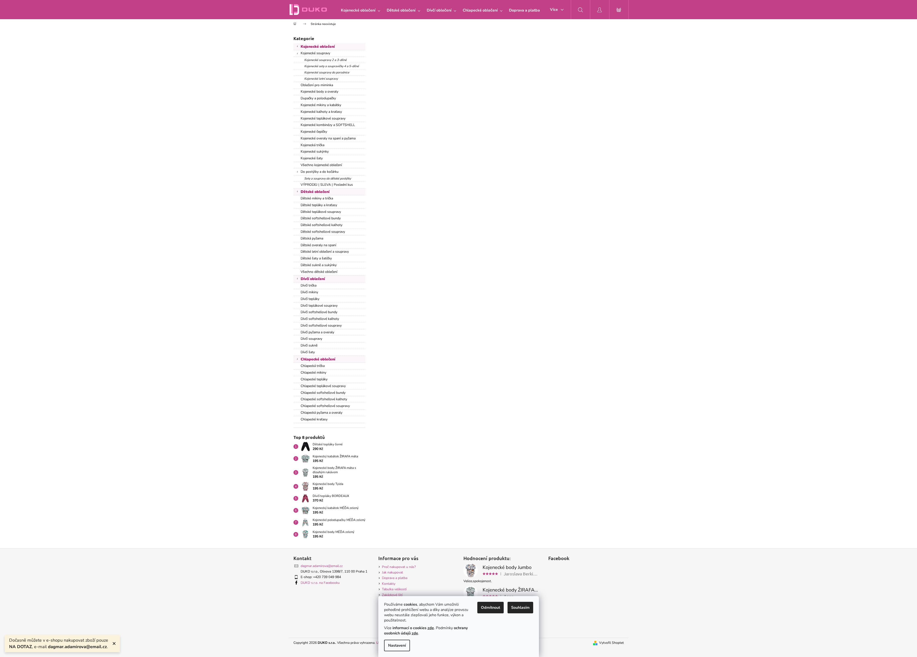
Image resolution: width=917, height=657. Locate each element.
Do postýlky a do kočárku (320, 171)
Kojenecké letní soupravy (321, 79)
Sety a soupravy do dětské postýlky (327, 178)
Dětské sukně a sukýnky (319, 265)
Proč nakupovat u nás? (399, 567)
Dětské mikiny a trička (317, 198)
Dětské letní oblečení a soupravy (325, 251)
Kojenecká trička (312, 145)
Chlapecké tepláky (314, 379)
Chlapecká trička (313, 366)
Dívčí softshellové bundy (319, 312)
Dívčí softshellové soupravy (321, 325)
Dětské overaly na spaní (318, 245)
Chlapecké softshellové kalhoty (324, 399)
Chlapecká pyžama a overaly (321, 412)
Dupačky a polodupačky (318, 98)
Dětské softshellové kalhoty (321, 225)
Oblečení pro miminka (317, 85)
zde (430, 628)
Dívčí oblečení (313, 278)
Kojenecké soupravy (315, 53)
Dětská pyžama (312, 238)
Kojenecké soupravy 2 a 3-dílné (325, 60)
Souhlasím (520, 607)
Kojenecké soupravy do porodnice (326, 72)
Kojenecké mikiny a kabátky (321, 105)
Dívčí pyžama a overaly (317, 332)
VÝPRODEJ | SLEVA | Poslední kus (327, 184)
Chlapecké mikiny (313, 372)
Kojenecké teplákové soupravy (323, 118)
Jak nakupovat (392, 572)
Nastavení (397, 645)
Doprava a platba (394, 578)
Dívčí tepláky (310, 299)
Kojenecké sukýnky (315, 151)
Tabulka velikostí (394, 589)
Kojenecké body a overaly (319, 91)
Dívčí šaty (308, 352)
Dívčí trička (308, 285)
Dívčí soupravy (311, 338)
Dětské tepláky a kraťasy (319, 205)
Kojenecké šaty (312, 158)
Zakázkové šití (392, 595)
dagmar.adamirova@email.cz (322, 566)
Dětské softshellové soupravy (323, 231)
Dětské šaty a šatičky (316, 258)
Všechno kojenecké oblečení (321, 165)
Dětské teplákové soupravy (321, 211)
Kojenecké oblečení (318, 46)
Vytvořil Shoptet (611, 642)
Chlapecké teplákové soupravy (323, 386)
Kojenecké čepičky (314, 131)
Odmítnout (490, 607)
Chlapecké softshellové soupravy (325, 406)
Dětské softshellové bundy (321, 218)
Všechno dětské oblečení (319, 271)
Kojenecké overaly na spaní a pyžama (328, 138)
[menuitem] (359, 10)
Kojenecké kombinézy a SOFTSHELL (328, 125)
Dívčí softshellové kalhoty (320, 319)
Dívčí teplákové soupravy (319, 305)
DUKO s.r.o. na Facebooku (320, 582)
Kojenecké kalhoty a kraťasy (321, 111)
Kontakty (388, 583)
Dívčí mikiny (309, 292)
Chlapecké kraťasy (314, 419)
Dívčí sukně (309, 345)
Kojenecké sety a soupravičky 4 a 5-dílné (331, 66)
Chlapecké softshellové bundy (323, 392)
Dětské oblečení (315, 191)
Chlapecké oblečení (318, 359)
